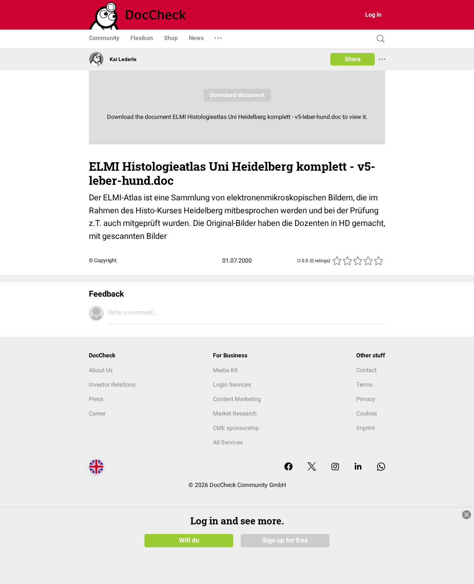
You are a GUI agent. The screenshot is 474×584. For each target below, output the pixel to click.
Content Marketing (237, 399)
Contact (366, 370)
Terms (364, 384)
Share (353, 59)
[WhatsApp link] (381, 467)
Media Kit (225, 370)
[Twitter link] (311, 467)
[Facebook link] (288, 467)
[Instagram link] (335, 467)
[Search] (379, 39)
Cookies (366, 413)
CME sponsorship (236, 427)
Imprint (365, 427)
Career (97, 413)
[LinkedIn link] (358, 467)
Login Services (232, 384)
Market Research (235, 413)
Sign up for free (285, 540)
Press (96, 399)
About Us (101, 370)
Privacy (365, 399)
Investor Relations (112, 384)
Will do (189, 540)
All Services (228, 442)
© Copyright (103, 260)
